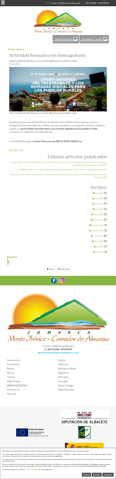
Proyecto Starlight (66, 385)
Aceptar (86, 475)
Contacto (11, 377)
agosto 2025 (98, 241)
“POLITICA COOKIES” (31, 469)
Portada (11, 49)
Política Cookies (14, 381)
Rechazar (96, 475)
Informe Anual (13, 389)
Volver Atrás (64, 269)
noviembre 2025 (97, 230)
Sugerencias (63, 372)
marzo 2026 (98, 214)
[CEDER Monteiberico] (58, 20)
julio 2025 (100, 246)
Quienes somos (13, 360)
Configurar (108, 475)
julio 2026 (99, 193)
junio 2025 (99, 252)
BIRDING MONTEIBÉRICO (17, 385)
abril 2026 (99, 209)
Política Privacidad (66, 389)
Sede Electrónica (63, 39)
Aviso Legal (63, 381)
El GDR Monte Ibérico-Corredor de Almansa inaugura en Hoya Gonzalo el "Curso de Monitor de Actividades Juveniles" (63, 169)
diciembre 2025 (97, 225)
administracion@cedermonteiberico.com (58, 352)
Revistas (10, 368)
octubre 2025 (98, 236)
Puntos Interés (13, 364)
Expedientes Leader (92, 39)
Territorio (62, 360)
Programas (63, 364)
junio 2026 (98, 198)
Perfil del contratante (67, 368)
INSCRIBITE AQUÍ (16, 150)
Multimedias (63, 377)
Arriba (51, 269)
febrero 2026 (98, 220)
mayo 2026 (98, 203)
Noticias (20, 49)
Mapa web (11, 393)
